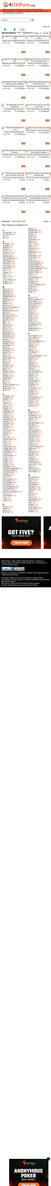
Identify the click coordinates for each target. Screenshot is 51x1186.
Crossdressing (8, 472)
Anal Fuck (6, 263)
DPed (30, 274)
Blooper (5, 340)
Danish (5, 508)
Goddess (31, 444)
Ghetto (30, 428)
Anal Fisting (7, 262)
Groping (31, 461)
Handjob (31, 486)
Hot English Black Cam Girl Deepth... (13, 110)
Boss (4, 359)
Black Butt (6, 332)
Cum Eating (7, 481)
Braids (5, 363)
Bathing (5, 298)
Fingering (31, 366)
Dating (30, 229)
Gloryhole (31, 441)
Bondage (6, 350)
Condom (6, 454)
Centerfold (6, 412)
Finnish (31, 368)
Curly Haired (7, 495)
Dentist (30, 236)
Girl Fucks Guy (33, 430)
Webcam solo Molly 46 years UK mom (13, 64)
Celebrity (6, 410)
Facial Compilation (35, 341)
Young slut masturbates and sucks (14, 133)
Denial (30, 234)
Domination (32, 256)
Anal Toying (7, 267)
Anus (4, 271)
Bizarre (5, 329)
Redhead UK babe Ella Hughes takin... (13, 201)
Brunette (6, 372)
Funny (30, 406)
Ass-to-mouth (7, 280)
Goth (30, 450)
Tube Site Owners (27, 561)
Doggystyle (32, 252)
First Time (31, 370)
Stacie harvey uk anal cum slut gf (37, 130)
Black (5, 331)
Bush (4, 383)
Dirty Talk (31, 248)
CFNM (5, 414)
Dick (30, 243)
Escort (30, 319)
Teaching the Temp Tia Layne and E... (13, 87)
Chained (6, 416)
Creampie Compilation (11, 468)
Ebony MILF (32, 301)
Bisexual (6, 325)
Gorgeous (31, 448)
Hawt (30, 492)
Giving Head (32, 435)
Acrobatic (6, 244)
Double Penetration (35, 268)
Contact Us (39, 561)
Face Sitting (32, 338)
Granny (31, 455)
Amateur (6, 253)
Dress (30, 276)
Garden (31, 419)
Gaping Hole (32, 417)
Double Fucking (34, 267)
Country (5, 461)
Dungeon (31, 286)
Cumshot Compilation (10, 492)
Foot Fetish (32, 388)
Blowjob (5, 343)
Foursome (32, 399)
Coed (5, 445)
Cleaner (5, 434)
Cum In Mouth (8, 483)
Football (31, 390)
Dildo (30, 245)
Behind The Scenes (10, 307)
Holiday (31, 504)
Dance (5, 506)
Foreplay (31, 394)
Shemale (9, 30)
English (31, 314)
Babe (5, 289)
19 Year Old (7, 234)
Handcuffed (32, 484)
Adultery (6, 247)
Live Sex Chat (36, 26)
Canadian (6, 398)
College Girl (7, 447)
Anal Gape (6, 265)
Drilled (30, 279)
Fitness (30, 377)
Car (4, 401)
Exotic (30, 326)
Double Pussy (33, 270)
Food (30, 386)
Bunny (5, 379)
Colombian (7, 450)
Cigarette (6, 427)
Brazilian (6, 365)
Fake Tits (31, 343)
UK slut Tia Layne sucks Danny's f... (37, 178)
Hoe (29, 502)
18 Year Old (7, 232)
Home (44, 17)
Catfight (5, 409)
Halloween (32, 483)
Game (30, 414)
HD (29, 495)
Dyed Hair (32, 290)
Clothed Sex (7, 439)
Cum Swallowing (9, 486)
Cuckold (6, 474)
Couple (5, 463)
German (31, 426)
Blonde (5, 338)
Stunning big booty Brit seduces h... (38, 87)
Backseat (6, 294)
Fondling (31, 384)
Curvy (5, 497)
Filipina (31, 365)
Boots (5, 354)
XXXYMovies (21, 42)
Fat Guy (31, 350)
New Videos (43, 20)
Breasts (5, 367)
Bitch (4, 327)
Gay (17, 30)
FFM (30, 361)
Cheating (6, 418)
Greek (30, 457)
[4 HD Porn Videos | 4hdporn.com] (21, 4)
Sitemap (4, 563)
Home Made (32, 508)
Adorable (6, 245)
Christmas (6, 423)
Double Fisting (33, 265)
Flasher (31, 379)
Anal (4, 254)
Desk (30, 238)
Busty (5, 387)
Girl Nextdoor (33, 432)
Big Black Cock (8, 311)
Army (4, 274)
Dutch (30, 288)
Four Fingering (33, 397)
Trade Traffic (15, 561)
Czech (5, 501)
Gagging (31, 412)
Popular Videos (43, 23)
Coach (5, 443)
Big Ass (5, 309)
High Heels (32, 499)
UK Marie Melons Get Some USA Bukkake (14, 156)
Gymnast (31, 468)
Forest (30, 395)
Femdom (31, 357)
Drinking (31, 281)
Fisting (30, 375)
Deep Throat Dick (34, 285)
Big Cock (6, 314)
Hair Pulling (32, 477)
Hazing (30, 493)
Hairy (30, 481)
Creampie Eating (9, 470)
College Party (7, 448)
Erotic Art (31, 317)
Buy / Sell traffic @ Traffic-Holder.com (21, 563)
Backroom (6, 293)
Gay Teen (31, 424)
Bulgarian (6, 378)
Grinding (31, 459)
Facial (30, 339)
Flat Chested (32, 381)
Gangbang (32, 416)
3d (4, 236)
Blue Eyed (6, 345)
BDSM (5, 303)
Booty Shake (7, 358)
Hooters (31, 512)
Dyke (30, 292)
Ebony (30, 297)
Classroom (6, 430)
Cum (4, 477)
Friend (30, 403)
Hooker (31, 510)
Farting (30, 347)
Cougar (5, 459)
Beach (5, 305)
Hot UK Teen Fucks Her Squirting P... (38, 110)
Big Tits (5, 320)
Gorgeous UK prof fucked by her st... (37, 42)
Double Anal (32, 261)
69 (4, 238)
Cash (5, 405)
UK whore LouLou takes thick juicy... (13, 178)
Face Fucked (33, 336)
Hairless (31, 479)
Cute (4, 499)
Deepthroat (32, 230)
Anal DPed (6, 260)
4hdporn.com (14, 578)
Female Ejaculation (35, 356)
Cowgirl (5, 465)
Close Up (6, 437)
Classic (5, 428)
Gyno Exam (32, 472)
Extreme (31, 330)
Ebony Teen (32, 305)
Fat (29, 348)
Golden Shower (33, 446)
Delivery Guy (33, 232)
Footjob (31, 392)
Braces (5, 361)
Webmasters (5, 561)
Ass (4, 278)
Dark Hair (6, 512)
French (30, 401)
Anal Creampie (8, 258)
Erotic (30, 316)
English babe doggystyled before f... (14, 42)
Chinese (6, 421)
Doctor (30, 250)
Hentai (30, 497)
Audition (6, 283)
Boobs (5, 352)
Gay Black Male (33, 423)
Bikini (5, 323)
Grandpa (31, 453)
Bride (5, 369)
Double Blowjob (34, 263)
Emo (30, 310)
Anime (5, 269)
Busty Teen (7, 388)
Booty (5, 356)
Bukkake (6, 376)
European (31, 323)
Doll (29, 254)
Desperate (32, 239)
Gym (30, 466)
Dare (4, 510)
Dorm (30, 259)
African (5, 251)
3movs (23, 179)
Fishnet (31, 374)
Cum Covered (8, 479)
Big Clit (5, 312)
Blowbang (6, 341)
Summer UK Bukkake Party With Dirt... (37, 156)
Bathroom (6, 300)
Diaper (30, 241)
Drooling (31, 283)
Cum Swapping (8, 488)
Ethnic (30, 321)
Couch (5, 457)
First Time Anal (33, 372)
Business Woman (9, 385)
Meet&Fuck (21, 26)
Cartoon (5, 403)
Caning (5, 399)
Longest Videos (7, 26)
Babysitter (6, 291)
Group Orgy (32, 462)
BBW (4, 302)
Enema (30, 312)
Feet (30, 354)
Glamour (31, 437)
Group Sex (32, 464)
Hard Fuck (32, 488)
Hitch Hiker (32, 501)
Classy (5, 432)
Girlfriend (31, 434)
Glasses (31, 439)
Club (4, 441)
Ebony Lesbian (33, 299)
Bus (4, 381)
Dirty (30, 247)
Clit (4, 436)
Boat (4, 347)
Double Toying (33, 272)
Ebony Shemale (34, 303)
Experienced (32, 328)
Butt (4, 390)
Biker (4, 321)
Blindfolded (7, 336)
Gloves (30, 443)
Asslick (5, 282)
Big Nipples (7, 318)
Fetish (30, 359)
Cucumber (6, 475)
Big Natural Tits (8, 316)
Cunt (4, 493)
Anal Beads (7, 256)
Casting (5, 407)
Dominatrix (32, 257)
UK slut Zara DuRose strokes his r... (37, 201)
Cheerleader (7, 419)
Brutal (5, 374)
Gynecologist (33, 470)
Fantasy (31, 345)
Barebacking (7, 296)
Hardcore (31, 490)
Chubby (5, 425)
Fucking (31, 404)
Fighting (31, 363)
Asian (5, 276)
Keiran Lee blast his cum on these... (38, 64)
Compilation (7, 452)
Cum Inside (7, 484)
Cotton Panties (8, 456)
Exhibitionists (33, 325)
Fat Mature (32, 352)
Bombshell (6, 349)
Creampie (6, 466)
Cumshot (6, 490)
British (5, 370)
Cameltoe (6, 396)
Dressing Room (33, 277)
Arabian (5, 272)
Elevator (31, 308)
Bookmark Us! (28, 33)
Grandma (31, 452)
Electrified (31, 307)
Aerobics (6, 249)
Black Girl (6, 334)
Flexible (31, 383)
